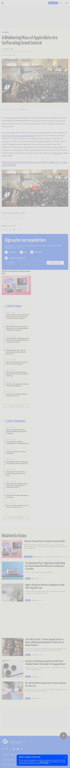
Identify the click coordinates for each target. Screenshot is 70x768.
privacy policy (44, 762)
